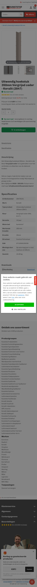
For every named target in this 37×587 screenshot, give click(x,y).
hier (13, 297)
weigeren (21, 295)
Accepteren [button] (19, 305)
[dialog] (18, 293)
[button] (18, 309)
